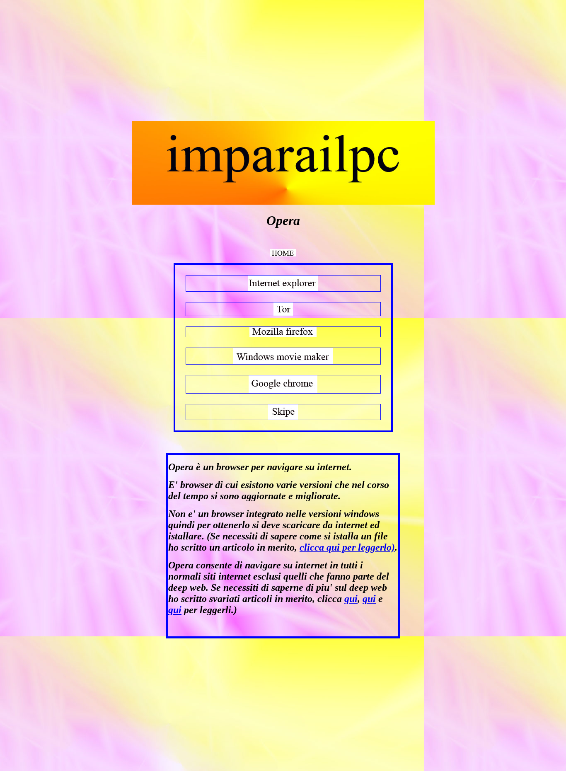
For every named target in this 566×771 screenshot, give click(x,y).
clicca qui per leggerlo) (347, 547)
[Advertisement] (73, 61)
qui (351, 598)
